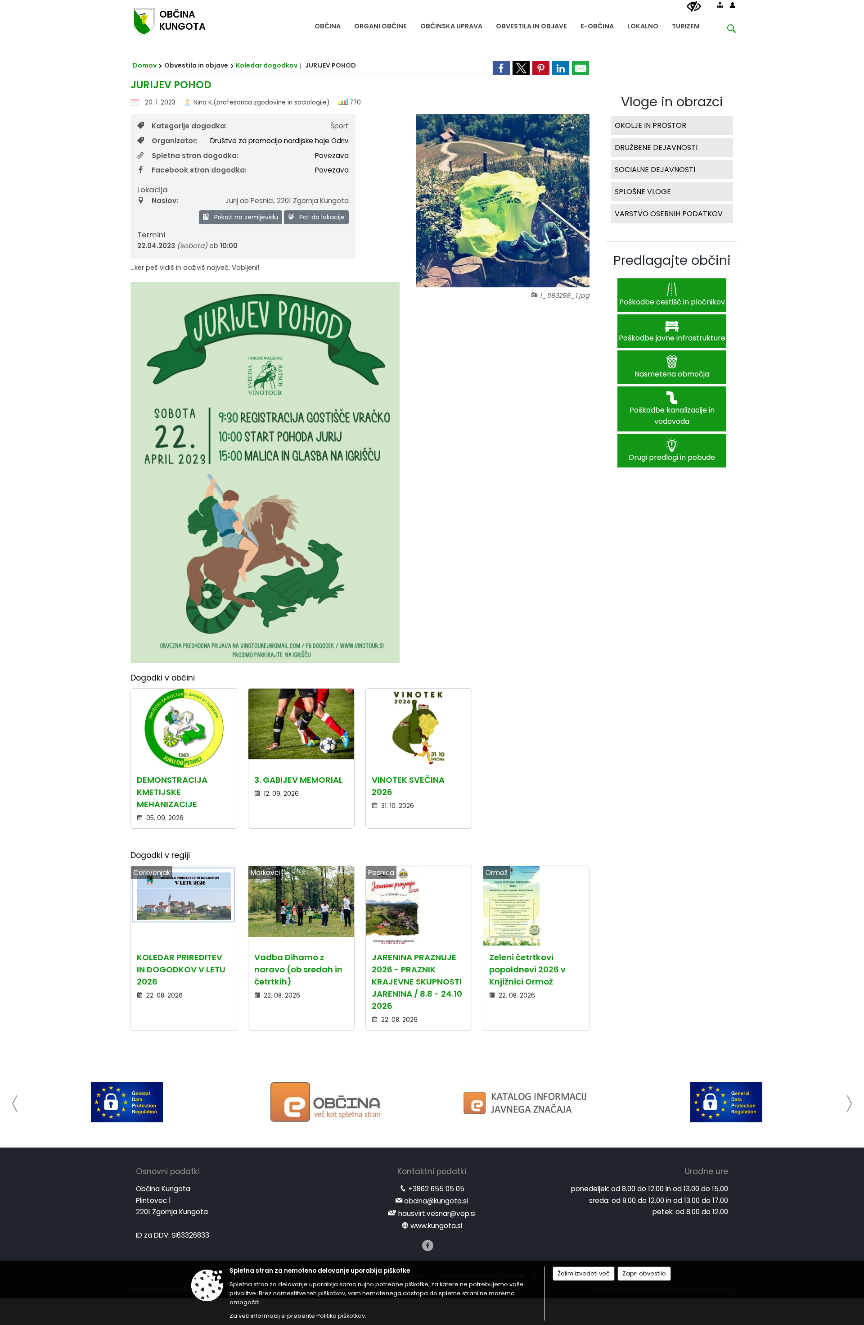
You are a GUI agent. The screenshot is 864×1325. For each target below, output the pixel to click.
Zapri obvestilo (644, 1273)
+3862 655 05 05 (436, 1188)
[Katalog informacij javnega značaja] (526, 1102)
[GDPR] (126, 1102)
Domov (145, 65)
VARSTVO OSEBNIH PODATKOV (669, 214)
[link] (501, 68)
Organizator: (175, 140)
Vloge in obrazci (672, 102)
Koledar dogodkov (266, 65)
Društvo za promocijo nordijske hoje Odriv (279, 140)
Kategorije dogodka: (189, 126)
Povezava (332, 155)
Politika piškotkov (340, 1315)
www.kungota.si (436, 1225)
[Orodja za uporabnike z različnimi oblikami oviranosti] (694, 6)
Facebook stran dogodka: (199, 170)
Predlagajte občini (672, 260)
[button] (15, 1103)
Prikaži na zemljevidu (245, 217)
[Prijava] (732, 5)
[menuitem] (327, 24)
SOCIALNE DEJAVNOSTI (655, 169)
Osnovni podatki (168, 1171)
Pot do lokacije (321, 217)
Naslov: (165, 200)
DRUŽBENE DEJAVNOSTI (656, 147)
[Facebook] (427, 1245)
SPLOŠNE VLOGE (643, 191)
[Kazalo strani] (720, 5)
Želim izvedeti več (584, 1273)
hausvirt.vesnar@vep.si (437, 1213)
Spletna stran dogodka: (195, 155)
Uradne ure (706, 1171)
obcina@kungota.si (436, 1201)
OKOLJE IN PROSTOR (650, 125)
